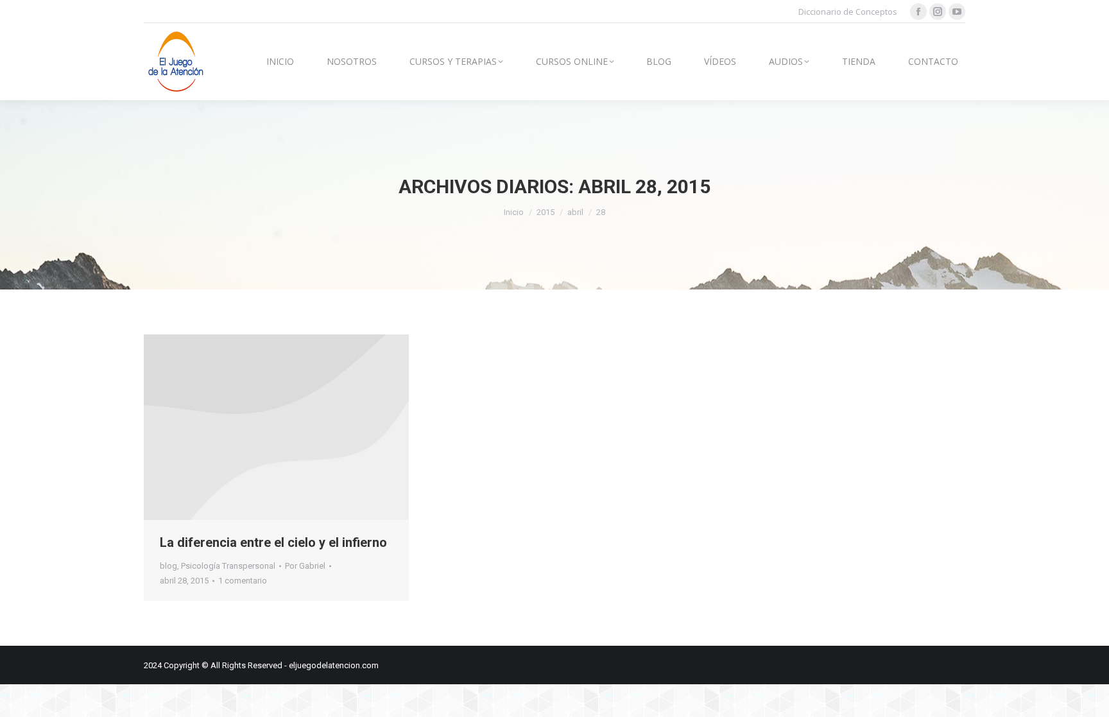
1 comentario (242, 580)
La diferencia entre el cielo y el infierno (273, 542)
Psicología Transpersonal (228, 566)
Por (305, 566)
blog (168, 566)
